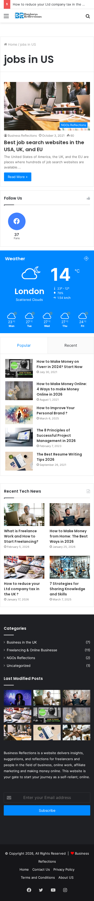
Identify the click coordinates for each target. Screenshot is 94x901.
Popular (24, 345)
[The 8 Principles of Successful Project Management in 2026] (19, 437)
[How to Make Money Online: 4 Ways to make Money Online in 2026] (19, 390)
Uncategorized (18, 666)
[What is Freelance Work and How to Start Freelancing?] (24, 514)
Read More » (18, 177)
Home (12, 44)
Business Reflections (22, 135)
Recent (70, 345)
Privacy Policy (63, 869)
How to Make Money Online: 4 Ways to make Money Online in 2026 (62, 389)
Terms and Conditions (38, 877)
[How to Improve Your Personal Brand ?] (19, 414)
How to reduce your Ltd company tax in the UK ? (51, 4)
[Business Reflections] (33, 16)
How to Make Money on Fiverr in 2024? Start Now (59, 364)
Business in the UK (22, 642)
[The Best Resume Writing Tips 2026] (19, 461)
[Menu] (6, 17)
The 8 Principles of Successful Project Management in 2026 (56, 435)
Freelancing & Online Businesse (32, 650)
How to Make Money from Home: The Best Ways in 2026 (69, 536)
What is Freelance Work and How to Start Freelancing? (21, 536)
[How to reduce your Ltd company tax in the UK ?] (24, 567)
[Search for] (87, 17)
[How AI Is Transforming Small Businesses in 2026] (17, 697)
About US (65, 877)
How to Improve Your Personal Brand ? (56, 410)
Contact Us (41, 869)
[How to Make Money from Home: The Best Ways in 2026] (70, 514)
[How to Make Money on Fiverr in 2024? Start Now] (19, 368)
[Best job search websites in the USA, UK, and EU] (17, 732)
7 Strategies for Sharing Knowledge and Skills (67, 589)
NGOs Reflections (21, 658)
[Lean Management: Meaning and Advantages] (76, 732)
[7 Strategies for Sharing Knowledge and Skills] (70, 567)
